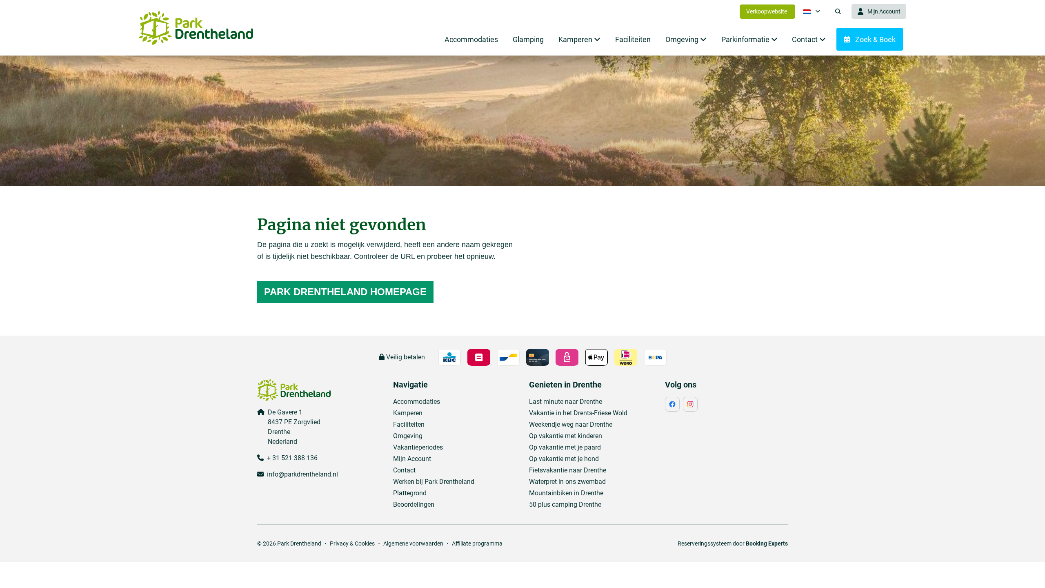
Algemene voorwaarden (413, 543)
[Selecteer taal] (811, 11)
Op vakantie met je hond (564, 459)
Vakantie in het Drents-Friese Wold (578, 413)
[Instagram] (690, 404)
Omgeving (407, 436)
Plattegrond (410, 493)
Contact (404, 470)
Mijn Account (412, 459)
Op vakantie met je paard (565, 447)
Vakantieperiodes (418, 447)
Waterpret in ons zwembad (567, 482)
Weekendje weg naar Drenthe (570, 424)
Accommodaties (416, 401)
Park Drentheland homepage (345, 291)
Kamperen (407, 413)
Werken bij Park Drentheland (433, 482)
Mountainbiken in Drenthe (566, 493)
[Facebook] (672, 404)
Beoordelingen (413, 504)
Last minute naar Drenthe (565, 401)
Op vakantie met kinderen (565, 436)
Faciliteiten (409, 424)
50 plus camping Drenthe (565, 504)
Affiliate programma (477, 543)
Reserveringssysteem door (733, 543)
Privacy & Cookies (352, 543)
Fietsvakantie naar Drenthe (567, 470)
